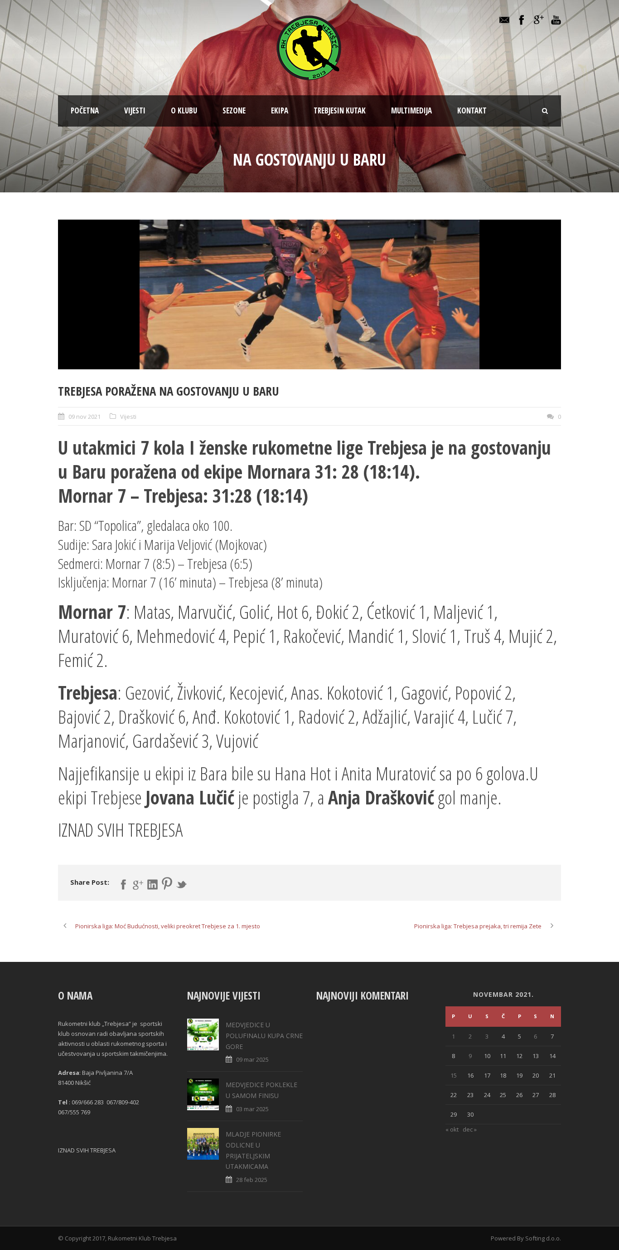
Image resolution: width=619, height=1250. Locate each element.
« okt (452, 1129)
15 (453, 1075)
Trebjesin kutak (340, 110)
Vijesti (134, 110)
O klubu (184, 110)
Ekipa (279, 110)
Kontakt (472, 110)
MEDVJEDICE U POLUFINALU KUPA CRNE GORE (264, 1035)
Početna (85, 110)
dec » (470, 1129)
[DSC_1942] (309, 294)
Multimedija (411, 110)
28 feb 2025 (251, 1180)
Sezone (234, 110)
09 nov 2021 (84, 416)
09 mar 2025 (252, 1059)
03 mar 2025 (252, 1109)
